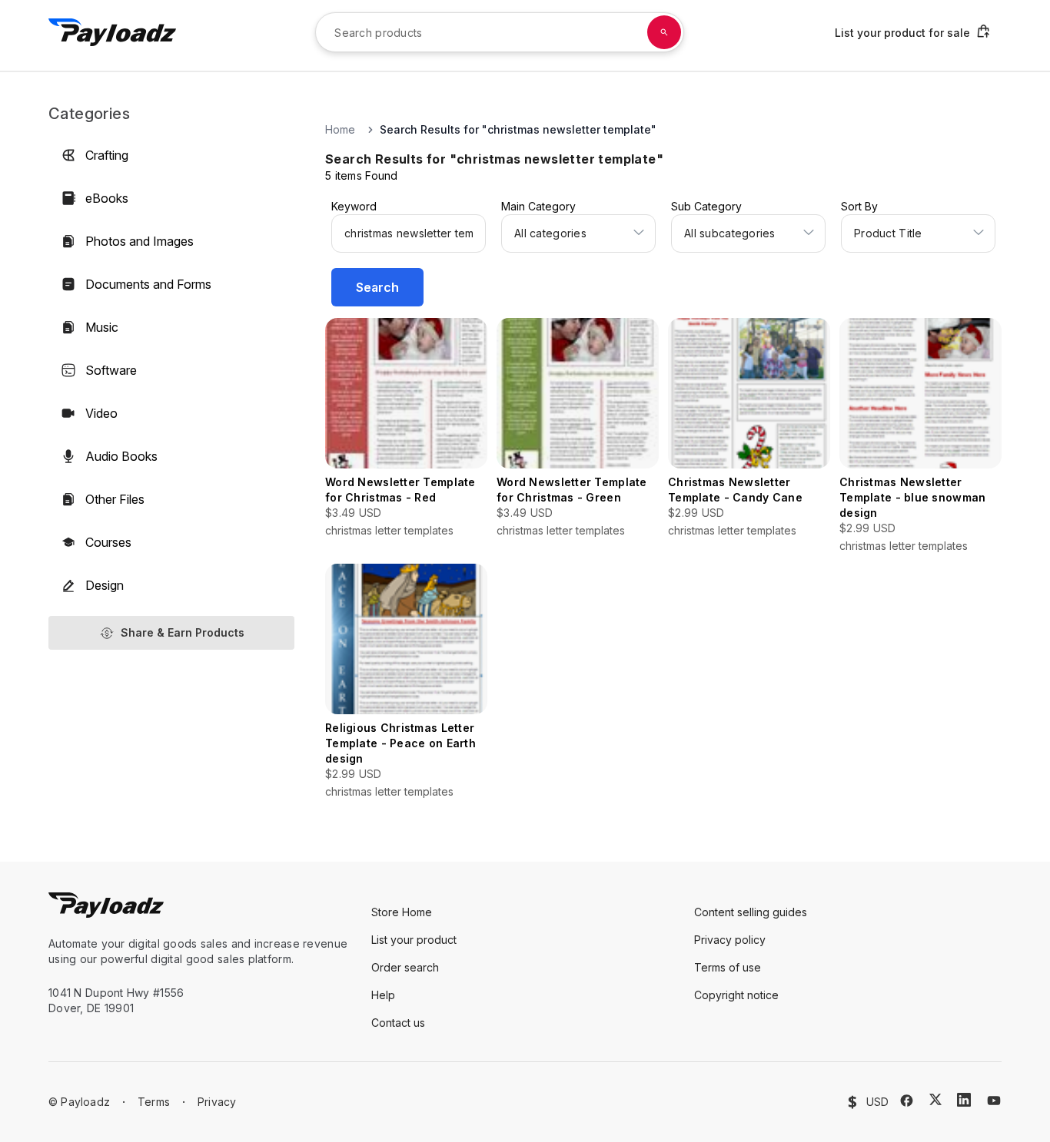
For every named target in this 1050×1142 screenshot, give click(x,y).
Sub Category (706, 206)
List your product (414, 939)
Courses (108, 542)
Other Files (115, 499)
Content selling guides (750, 912)
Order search (405, 967)
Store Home (401, 912)
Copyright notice (736, 994)
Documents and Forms (148, 284)
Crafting (106, 155)
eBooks (106, 198)
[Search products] (664, 32)
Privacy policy (730, 939)
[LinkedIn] (964, 1100)
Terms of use (727, 967)
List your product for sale (902, 32)
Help (383, 994)
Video (101, 413)
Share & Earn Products (182, 632)
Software (111, 370)
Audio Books (121, 456)
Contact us (398, 1022)
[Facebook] (906, 1100)
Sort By (859, 206)
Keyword (354, 206)
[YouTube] (994, 1100)
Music (101, 327)
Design (104, 585)
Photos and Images (139, 241)
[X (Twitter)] (935, 1099)
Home (340, 129)
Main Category (538, 206)
